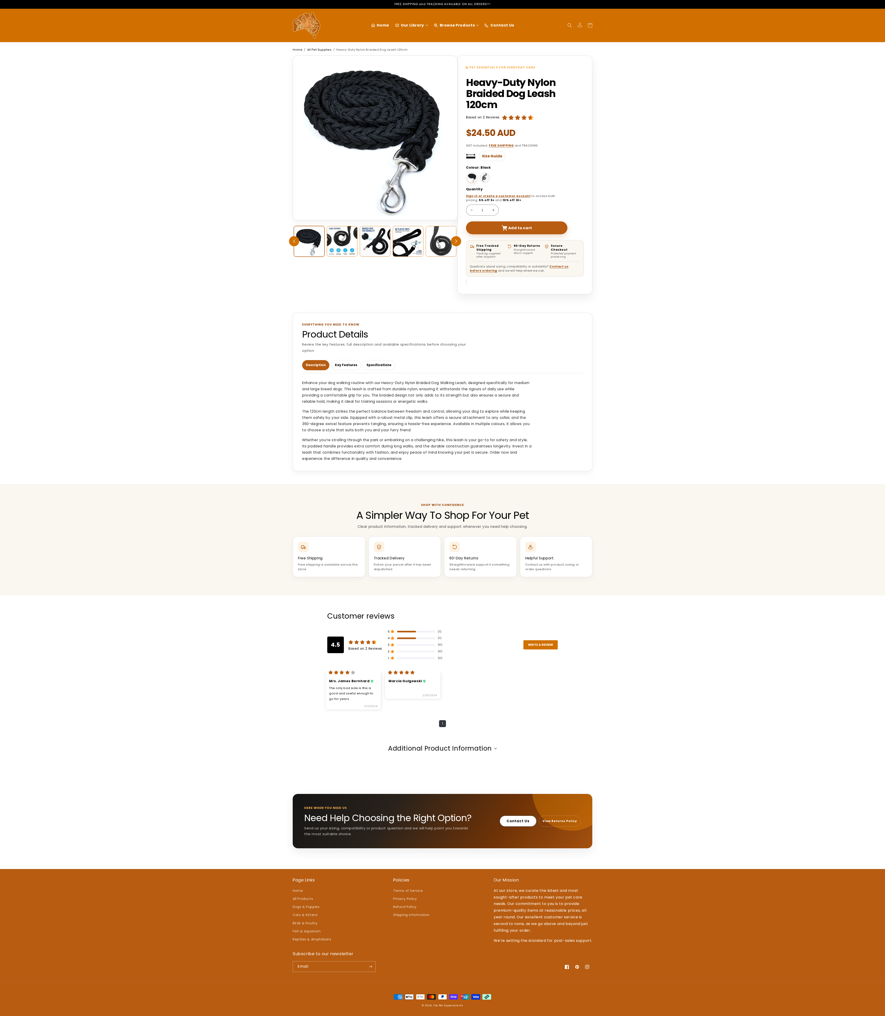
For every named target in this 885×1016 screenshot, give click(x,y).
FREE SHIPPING (501, 145)
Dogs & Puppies (306, 906)
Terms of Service (408, 890)
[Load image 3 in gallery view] (375, 241)
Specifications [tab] (378, 365)
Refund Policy (405, 906)
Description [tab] (316, 365)
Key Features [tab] (346, 365)
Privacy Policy (405, 898)
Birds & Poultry (305, 923)
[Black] (472, 178)
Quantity (474, 189)
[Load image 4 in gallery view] (408, 241)
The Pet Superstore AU (448, 1005)
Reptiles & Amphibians (312, 939)
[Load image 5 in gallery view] (441, 241)
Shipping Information (411, 915)
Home (297, 50)
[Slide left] (294, 241)
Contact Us (518, 821)
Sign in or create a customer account (498, 196)
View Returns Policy (560, 821)
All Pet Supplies (319, 50)
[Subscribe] (370, 966)
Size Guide (492, 156)
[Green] (485, 178)
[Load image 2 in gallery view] (342, 241)
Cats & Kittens (305, 915)
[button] (570, 25)
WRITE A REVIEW (540, 645)
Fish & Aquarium (307, 931)
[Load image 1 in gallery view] (309, 241)
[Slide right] (456, 241)
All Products (303, 898)
